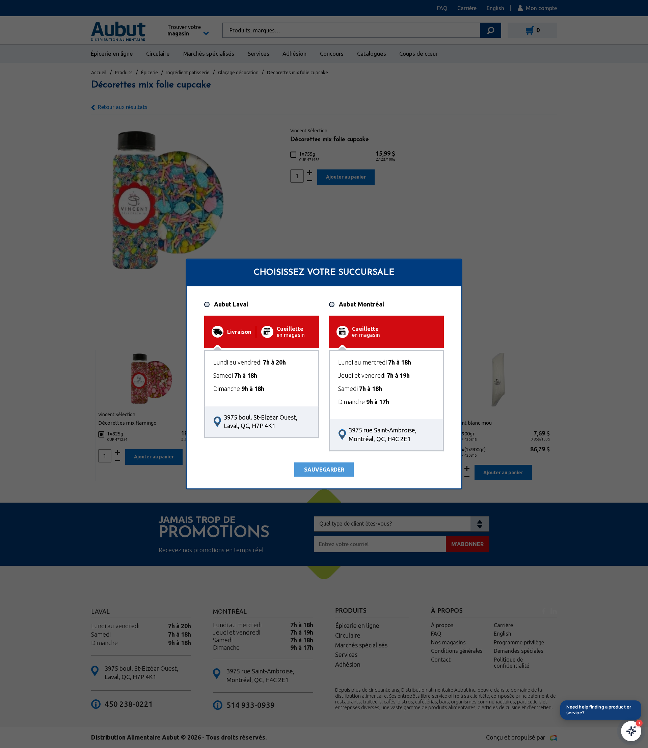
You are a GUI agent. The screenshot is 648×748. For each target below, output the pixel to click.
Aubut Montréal (361, 304)
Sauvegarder (324, 469)
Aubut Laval (231, 304)
